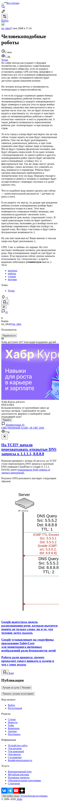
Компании (14, 728)
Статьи (12, 719)
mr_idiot (5, 28)
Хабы (11, 725)
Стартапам (14, 783)
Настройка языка (11, 796)
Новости (13, 722)
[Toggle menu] (2, 3)
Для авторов (15, 748)
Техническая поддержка (34, 795)
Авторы (12, 731)
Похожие (26, 687)
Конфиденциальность (20, 760)
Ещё (11, 673)
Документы (14, 754)
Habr (19, 799)
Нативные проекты (19, 777)
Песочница (14, 734)
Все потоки (13, 3)
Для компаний (16, 751)
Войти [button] (5, 20)
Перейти (7, 420)
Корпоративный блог (20, 771)
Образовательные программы (24, 780)
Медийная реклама (18, 774)
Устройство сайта (17, 745)
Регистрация (15, 708)
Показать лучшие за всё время (18, 694)
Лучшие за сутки (11, 687)
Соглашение (15, 757)
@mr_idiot (15, 324)
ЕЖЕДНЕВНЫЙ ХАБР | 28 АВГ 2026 (22, 427)
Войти (11, 705)
